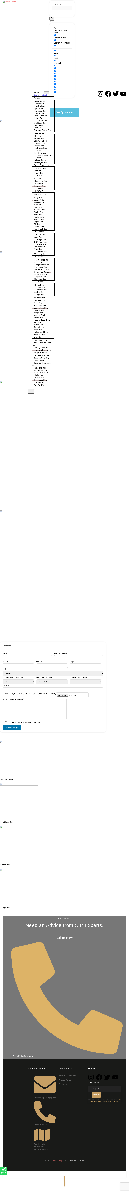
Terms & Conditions (67, 1076)
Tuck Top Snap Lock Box (41, 364)
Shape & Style (40, 353)
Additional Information (13, 699)
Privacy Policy (64, 1080)
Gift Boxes (38, 257)
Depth (72, 661)
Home (36, 92)
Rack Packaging (58, 1161)
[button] (64, 112)
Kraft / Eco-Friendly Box (41, 344)
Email (5, 653)
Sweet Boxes (39, 165)
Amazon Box (39, 334)
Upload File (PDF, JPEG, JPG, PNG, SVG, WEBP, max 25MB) (29, 694)
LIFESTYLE (38, 191)
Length (5, 661)
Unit (4, 669)
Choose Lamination (78, 678)
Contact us (39, 383)
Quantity (6, 686)
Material (37, 337)
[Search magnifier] (51, 19)
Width (39, 661)
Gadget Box (39, 295)
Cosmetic (38, 98)
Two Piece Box (40, 380)
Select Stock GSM (44, 678)
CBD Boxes (39, 232)
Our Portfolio (40, 385)
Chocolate (38, 176)
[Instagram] (101, 94)
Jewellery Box (40, 194)
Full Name (7, 646)
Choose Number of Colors (14, 678)
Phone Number (60, 653)
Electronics (39, 282)
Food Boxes (39, 133)
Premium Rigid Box (42, 350)
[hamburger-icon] (46, 92)
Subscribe (96, 1095)
